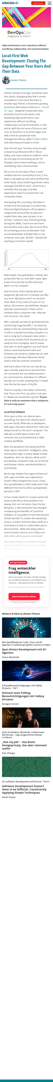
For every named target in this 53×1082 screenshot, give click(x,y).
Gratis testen (38, 3)
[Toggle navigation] (11, 3)
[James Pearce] (6, 80)
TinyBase (36, 139)
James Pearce (18, 80)
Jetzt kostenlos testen (24, 596)
